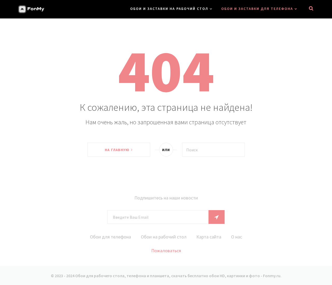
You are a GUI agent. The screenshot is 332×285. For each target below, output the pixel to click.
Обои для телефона (110, 237)
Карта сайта (208, 237)
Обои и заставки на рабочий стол (169, 8)
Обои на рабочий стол (163, 237)
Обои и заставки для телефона (257, 8)
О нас (236, 237)
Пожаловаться (166, 251)
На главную (117, 149)
